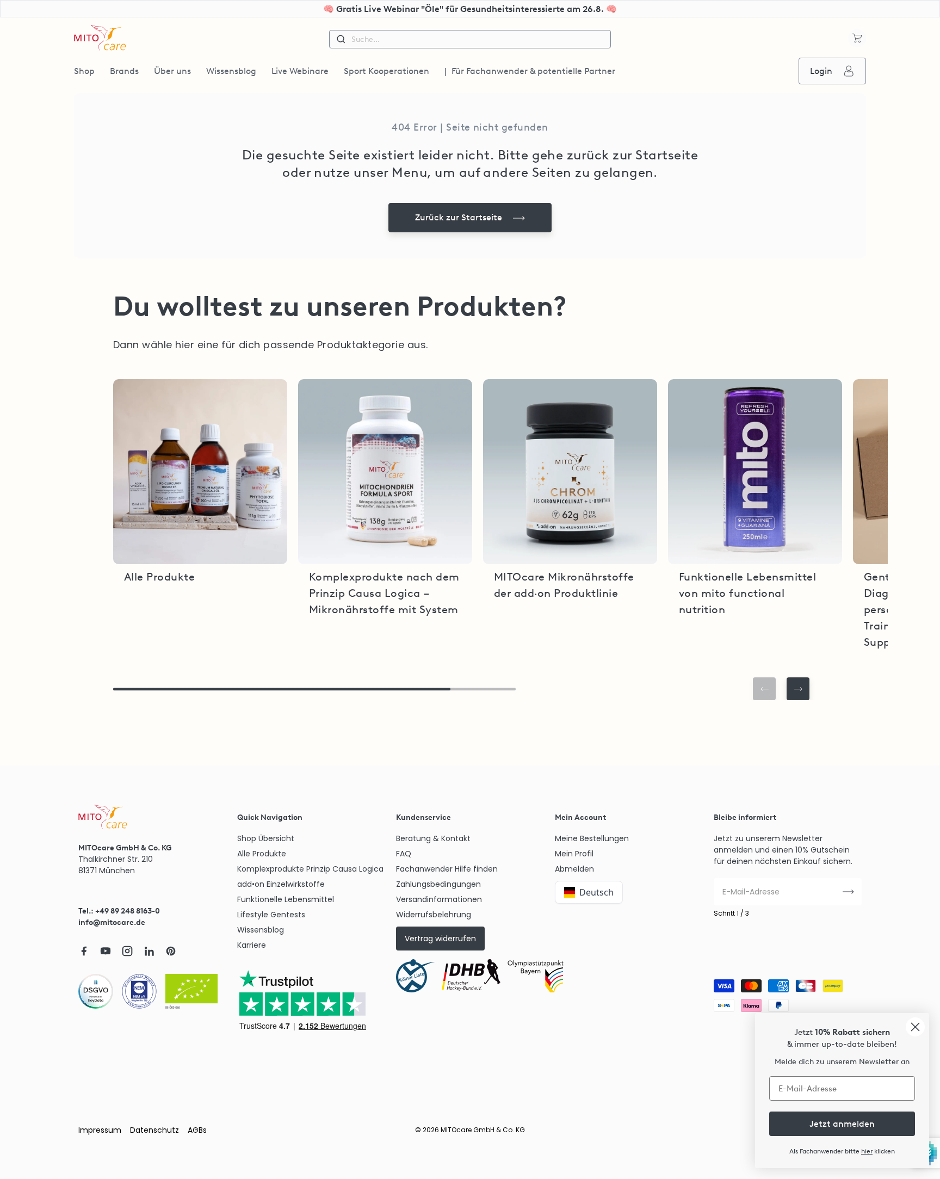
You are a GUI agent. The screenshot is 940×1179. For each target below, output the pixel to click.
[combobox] (470, 39)
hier (867, 1151)
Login (821, 71)
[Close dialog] (915, 1026)
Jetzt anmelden (842, 1124)
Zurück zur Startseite (458, 217)
